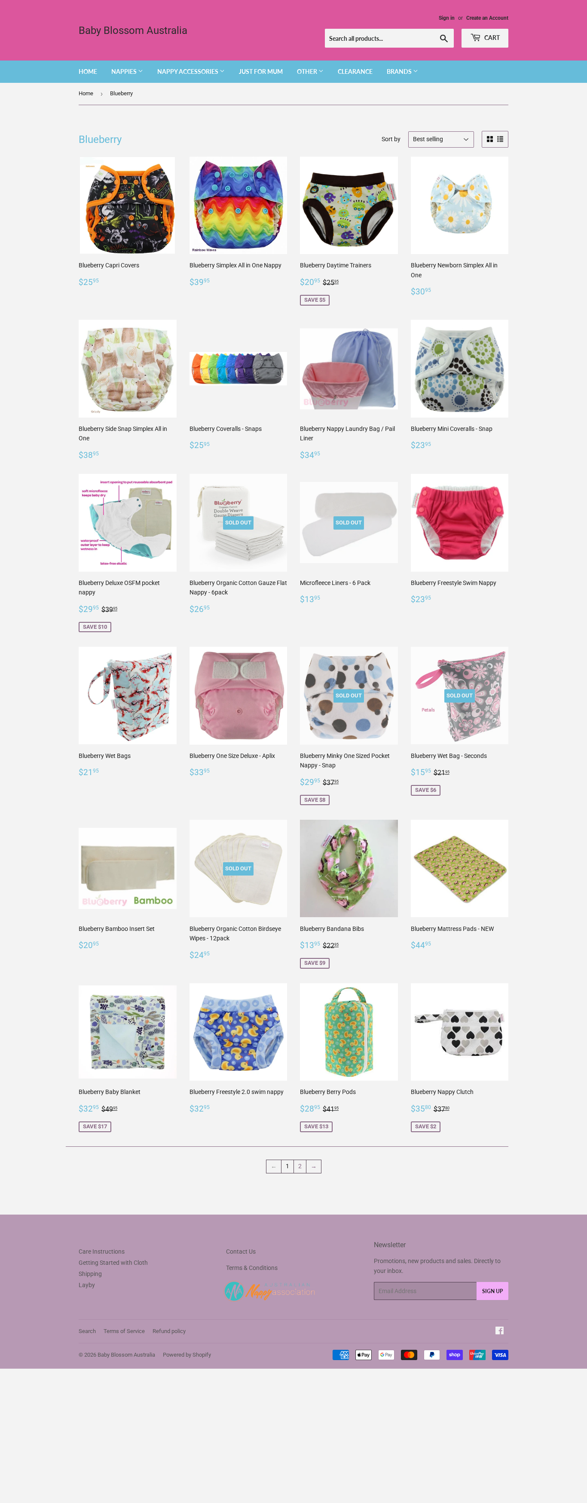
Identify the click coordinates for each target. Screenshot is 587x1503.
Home (88, 71)
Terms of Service (124, 1331)
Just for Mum (261, 71)
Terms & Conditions (252, 1267)
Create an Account (487, 18)
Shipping (90, 1273)
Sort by (391, 139)
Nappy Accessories (188, 71)
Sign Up (492, 1291)
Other (307, 71)
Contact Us (241, 1251)
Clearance (355, 71)
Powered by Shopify (187, 1354)
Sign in (447, 18)
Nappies (124, 71)
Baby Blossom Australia (133, 30)
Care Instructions (102, 1251)
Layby (87, 1285)
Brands (400, 71)
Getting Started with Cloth (113, 1262)
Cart (491, 37)
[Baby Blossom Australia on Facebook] (499, 1331)
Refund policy (169, 1331)
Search (87, 1331)
